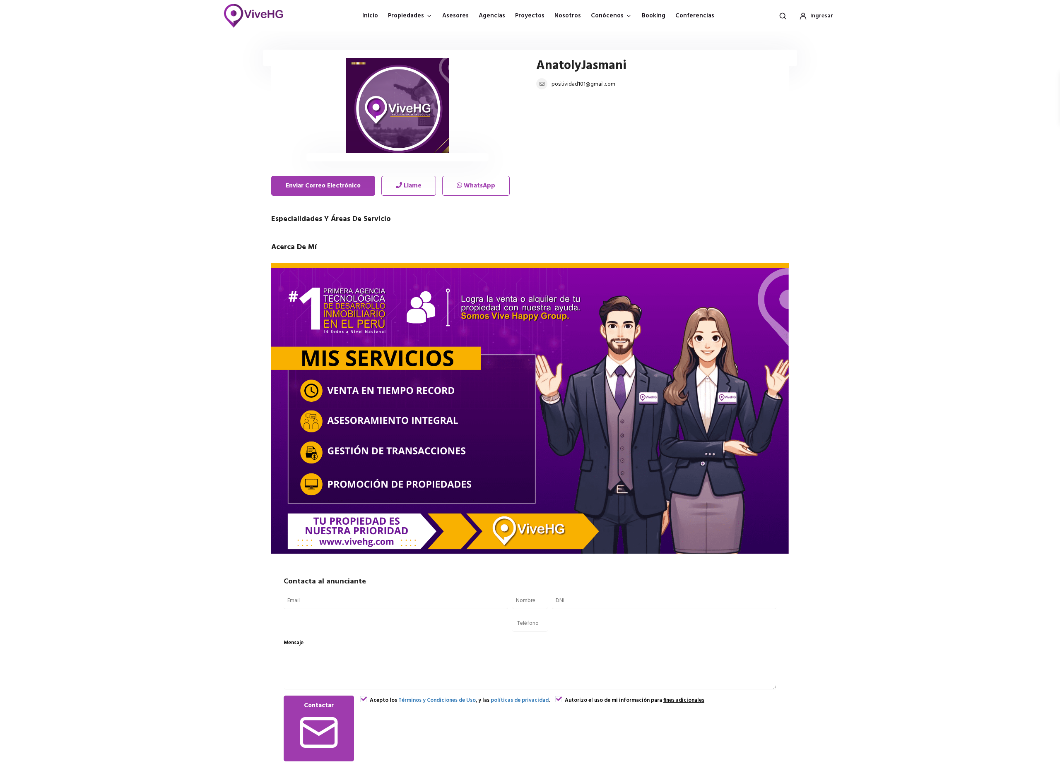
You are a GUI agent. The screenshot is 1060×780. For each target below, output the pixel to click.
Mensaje (294, 642)
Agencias (492, 16)
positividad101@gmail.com (583, 84)
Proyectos (529, 16)
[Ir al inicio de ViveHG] (258, 16)
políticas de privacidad (520, 700)
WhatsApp (478, 186)
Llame (412, 186)
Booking (653, 16)
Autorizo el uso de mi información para (634, 700)
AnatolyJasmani (581, 66)
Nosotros (567, 16)
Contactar (319, 705)
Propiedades (406, 16)
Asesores (455, 16)
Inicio (370, 16)
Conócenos (607, 16)
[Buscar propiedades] (782, 15)
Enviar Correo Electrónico (323, 186)
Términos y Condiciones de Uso (437, 700)
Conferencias (694, 16)
